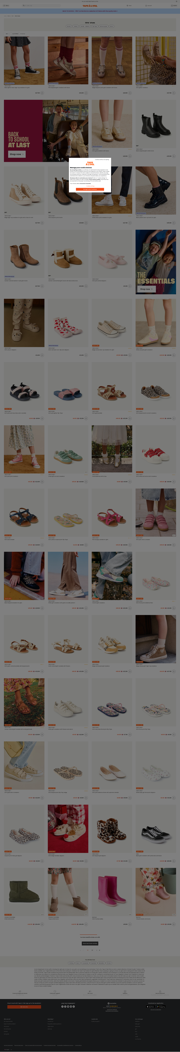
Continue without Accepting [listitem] (102, 159)
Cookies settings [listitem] (90, 186)
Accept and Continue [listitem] (90, 189)
